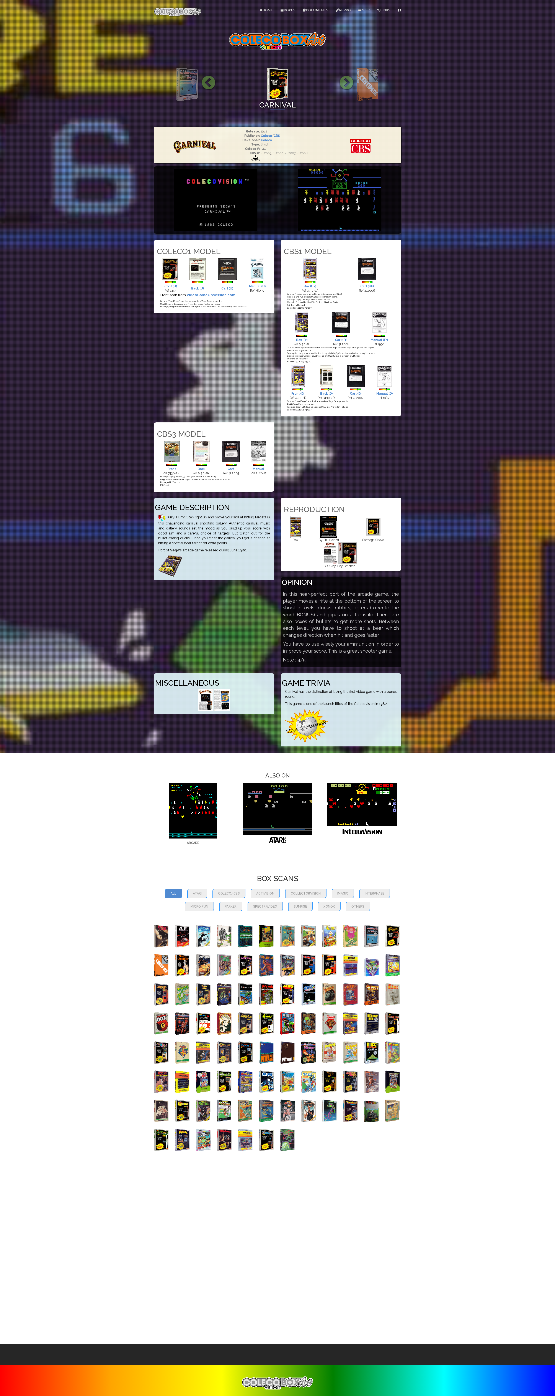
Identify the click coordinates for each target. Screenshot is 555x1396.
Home (268, 10)
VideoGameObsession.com (211, 295)
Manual (258, 469)
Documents (317, 10)
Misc (366, 10)
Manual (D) (384, 393)
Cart (231, 469)
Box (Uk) (310, 286)
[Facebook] (399, 10)
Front (172, 469)
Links (385, 10)
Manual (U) (257, 286)
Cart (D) (355, 393)
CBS (277, 135)
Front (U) (170, 286)
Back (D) (326, 393)
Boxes (289, 10)
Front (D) (297, 393)
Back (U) (197, 288)
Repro (345, 10)
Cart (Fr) (341, 340)
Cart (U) (227, 288)
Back (201, 469)
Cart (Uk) (367, 286)
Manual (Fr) (379, 340)
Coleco (266, 135)
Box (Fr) (301, 340)
